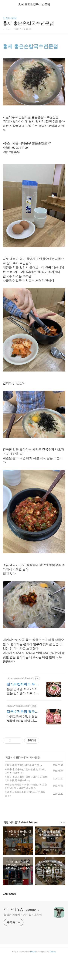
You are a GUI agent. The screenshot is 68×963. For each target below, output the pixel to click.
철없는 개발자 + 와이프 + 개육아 (23, 914)
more (62, 822)
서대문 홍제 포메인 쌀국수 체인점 (22, 765)
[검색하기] (63, 4)
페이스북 (25, 808)
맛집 (7, 757)
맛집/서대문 (10, 18)
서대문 (15, 757)
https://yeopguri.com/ (18, 705)
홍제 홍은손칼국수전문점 (30, 46)
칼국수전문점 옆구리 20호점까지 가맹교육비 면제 (22, 712)
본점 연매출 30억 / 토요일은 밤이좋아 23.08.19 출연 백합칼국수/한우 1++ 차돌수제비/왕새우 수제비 (22, 691)
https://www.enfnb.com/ (19, 678)
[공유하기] (14, 740)
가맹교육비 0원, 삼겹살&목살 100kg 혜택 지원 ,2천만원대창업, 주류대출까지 (22, 719)
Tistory (52, 951)
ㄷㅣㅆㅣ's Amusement (21, 909)
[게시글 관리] (18, 740)
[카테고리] (4, 4)
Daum (33, 951)
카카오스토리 (34, 808)
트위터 (42, 808)
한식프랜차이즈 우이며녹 (22, 684)
